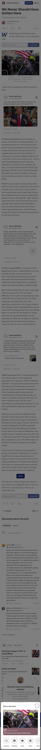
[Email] (22, 740)
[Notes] (30, 740)
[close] (37, 706)
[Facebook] (14, 740)
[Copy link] (6, 740)
